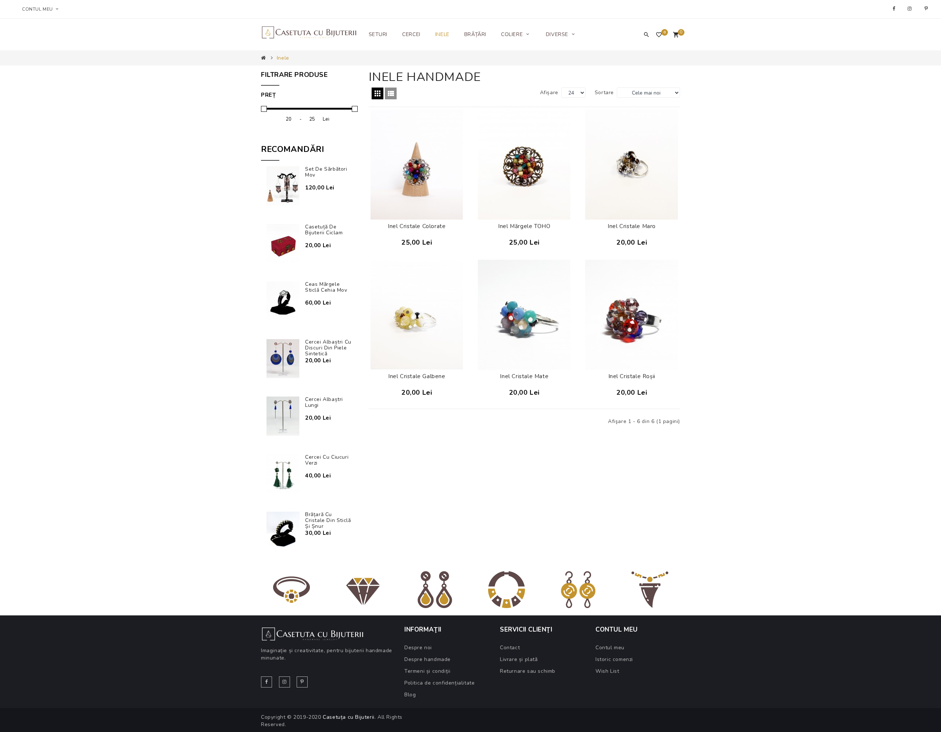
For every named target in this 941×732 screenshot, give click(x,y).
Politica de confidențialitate (439, 682)
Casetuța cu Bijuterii (349, 717)
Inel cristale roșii (631, 376)
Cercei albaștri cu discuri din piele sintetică (328, 347)
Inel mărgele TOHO (524, 226)
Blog (410, 694)
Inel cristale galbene (417, 376)
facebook (894, 9)
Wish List (607, 671)
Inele (283, 57)
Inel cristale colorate (417, 226)
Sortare (604, 92)
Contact (510, 647)
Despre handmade (427, 659)
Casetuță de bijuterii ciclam (324, 229)
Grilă (377, 93)
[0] (676, 35)
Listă (391, 93)
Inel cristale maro (632, 226)
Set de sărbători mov (326, 172)
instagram (911, 9)
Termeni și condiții (427, 671)
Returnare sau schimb (527, 671)
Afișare (549, 92)
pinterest (927, 9)
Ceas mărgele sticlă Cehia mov (326, 287)
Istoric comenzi (614, 659)
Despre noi (418, 647)
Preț (268, 95)
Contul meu (610, 647)
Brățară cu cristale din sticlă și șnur (328, 520)
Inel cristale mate (524, 376)
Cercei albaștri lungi (324, 402)
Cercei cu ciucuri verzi (326, 460)
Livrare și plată (519, 659)
